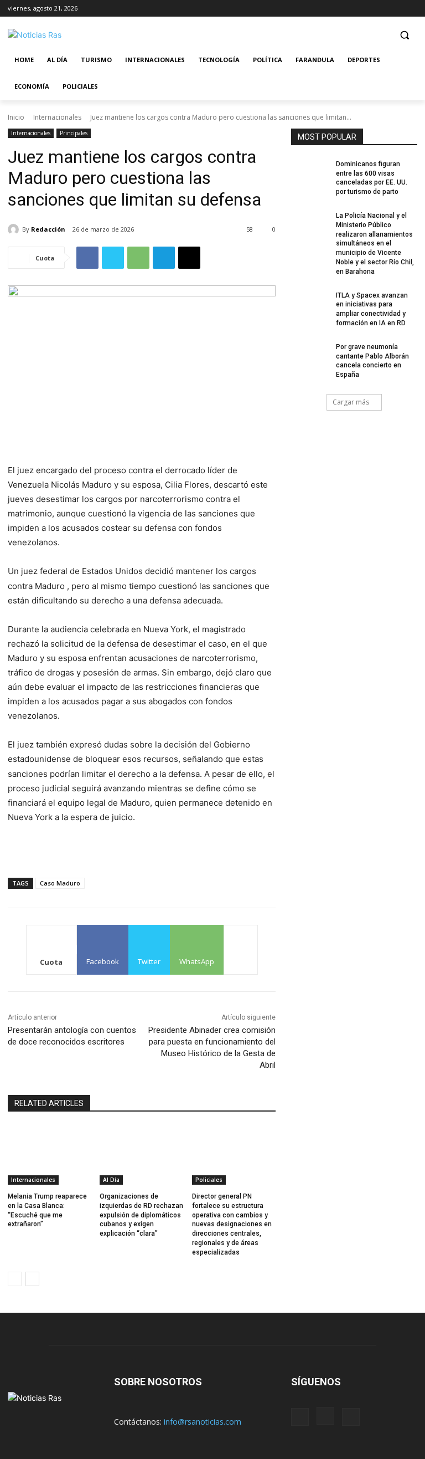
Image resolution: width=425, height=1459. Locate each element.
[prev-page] (15, 1279)
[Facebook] (380, 8)
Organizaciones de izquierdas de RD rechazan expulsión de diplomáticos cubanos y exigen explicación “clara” (141, 1214)
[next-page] (32, 1279)
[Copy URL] (189, 258)
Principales (73, 133)
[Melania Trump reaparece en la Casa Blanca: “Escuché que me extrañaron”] (49, 1155)
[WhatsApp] (138, 258)
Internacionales (57, 117)
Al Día (111, 1180)
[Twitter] (411, 8)
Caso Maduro (60, 883)
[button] (404, 35)
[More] (241, 950)
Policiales (208, 1180)
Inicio (16, 117)
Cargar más (351, 402)
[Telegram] (164, 258)
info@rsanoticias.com (202, 1421)
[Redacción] (15, 229)
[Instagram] (395, 8)
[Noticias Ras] (83, 34)
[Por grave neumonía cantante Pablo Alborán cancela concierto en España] (310, 355)
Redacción (48, 229)
